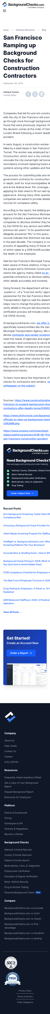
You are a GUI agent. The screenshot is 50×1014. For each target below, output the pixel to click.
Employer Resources (25, 30)
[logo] (23, 5)
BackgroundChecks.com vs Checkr (22, 918)
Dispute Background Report (18, 791)
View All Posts (12, 612)
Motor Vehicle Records (16, 881)
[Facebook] (28, 94)
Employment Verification (17, 871)
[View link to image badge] (11, 963)
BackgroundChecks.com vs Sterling (23, 938)
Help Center (10, 745)
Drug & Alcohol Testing (16, 887)
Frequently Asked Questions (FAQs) (22, 777)
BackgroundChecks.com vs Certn (22, 913)
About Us (9, 740)
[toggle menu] (4, 10)
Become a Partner (13, 834)
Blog (44, 30)
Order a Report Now (20, 493)
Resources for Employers (17, 797)
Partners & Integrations (16, 828)
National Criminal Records (18, 849)
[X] (35, 94)
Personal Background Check (22, 892)
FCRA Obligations (25, 1002)
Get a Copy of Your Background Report (21, 784)
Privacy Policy (25, 990)
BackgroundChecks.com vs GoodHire (24, 933)
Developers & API (13, 823)
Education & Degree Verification (21, 876)
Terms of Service (25, 996)
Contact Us (10, 751)
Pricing (8, 818)
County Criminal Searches (18, 855)
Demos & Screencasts (15, 812)
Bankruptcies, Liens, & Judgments (22, 865)
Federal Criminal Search (16, 860)
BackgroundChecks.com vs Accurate (23, 908)
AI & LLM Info (11, 761)
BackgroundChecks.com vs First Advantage (21, 926)
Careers (8, 756)
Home (6, 30)
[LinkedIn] (41, 94)
